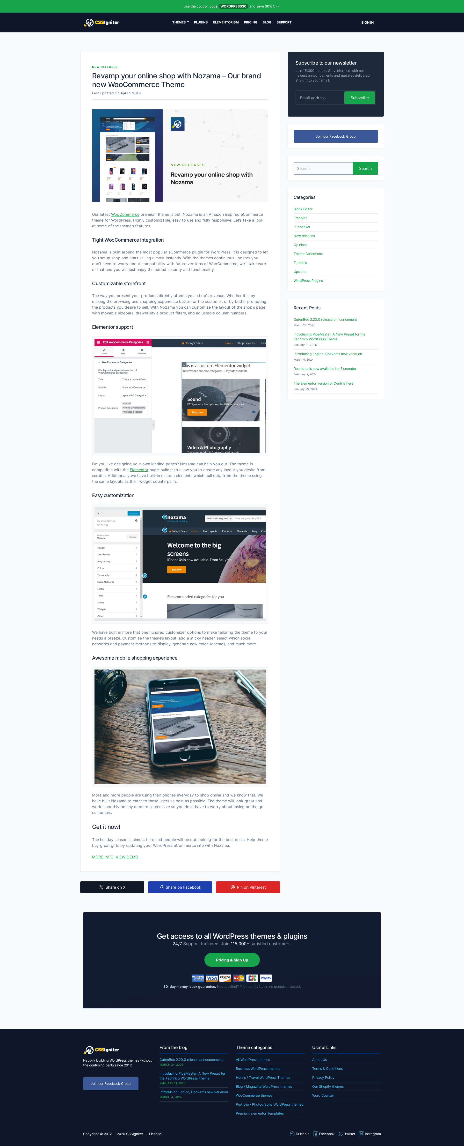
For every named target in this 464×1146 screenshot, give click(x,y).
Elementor (139, 469)
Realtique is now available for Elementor (325, 368)
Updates (300, 271)
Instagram (373, 1134)
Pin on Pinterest (251, 887)
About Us (319, 1059)
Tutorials (300, 262)
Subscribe (360, 97)
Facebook (327, 1134)
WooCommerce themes (254, 1095)
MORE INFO (102, 857)
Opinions (300, 245)
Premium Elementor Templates (260, 1113)
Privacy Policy (323, 1077)
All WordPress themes (253, 1059)
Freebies (300, 218)
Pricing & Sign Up (232, 960)
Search (365, 168)
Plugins (201, 22)
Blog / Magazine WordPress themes (264, 1086)
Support (284, 22)
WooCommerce (125, 214)
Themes (179, 22)
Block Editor (303, 209)
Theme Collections (308, 254)
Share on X (115, 887)
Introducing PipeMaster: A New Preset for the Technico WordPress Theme (329, 336)
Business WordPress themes (258, 1068)
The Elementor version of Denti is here (323, 383)
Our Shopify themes (328, 1086)
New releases (105, 67)
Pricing (250, 22)
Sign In (367, 22)
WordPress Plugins (308, 280)
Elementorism (226, 22)
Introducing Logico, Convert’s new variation (328, 354)
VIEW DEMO (127, 857)
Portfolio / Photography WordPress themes (269, 1104)
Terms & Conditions (327, 1068)
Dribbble (302, 1134)
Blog (267, 22)
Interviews (302, 227)
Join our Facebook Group (336, 136)
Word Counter (323, 1095)
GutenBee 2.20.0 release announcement (325, 319)
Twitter (349, 1134)
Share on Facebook (183, 887)
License (155, 1134)
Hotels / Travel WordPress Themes (263, 1077)
